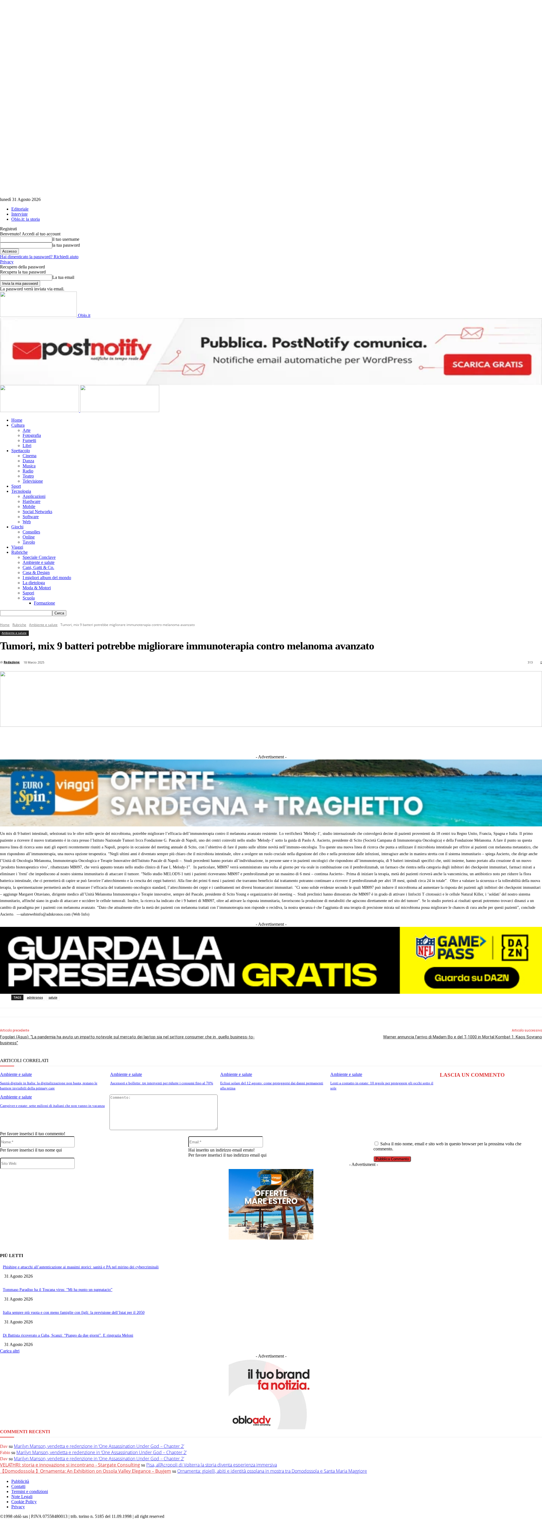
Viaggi (17, 547)
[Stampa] (346, 740)
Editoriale (20, 209)
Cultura (18, 425)
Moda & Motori (37, 587)
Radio (28, 471)
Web (27, 521)
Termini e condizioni (29, 1491)
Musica (29, 465)
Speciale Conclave (39, 557)
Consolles (31, 531)
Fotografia (32, 435)
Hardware (31, 501)
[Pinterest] (283, 740)
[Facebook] (200, 740)
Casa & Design (36, 572)
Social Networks (37, 511)
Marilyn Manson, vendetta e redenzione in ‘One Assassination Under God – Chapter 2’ (99, 1446)
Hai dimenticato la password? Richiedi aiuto (39, 256)
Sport (16, 486)
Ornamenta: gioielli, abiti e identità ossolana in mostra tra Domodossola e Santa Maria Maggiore (272, 1471)
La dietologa (34, 582)
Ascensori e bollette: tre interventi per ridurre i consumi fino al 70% (161, 1083)
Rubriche (19, 552)
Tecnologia (21, 491)
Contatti (18, 1486)
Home (16, 420)
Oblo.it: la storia (25, 219)
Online (29, 537)
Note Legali (21, 1496)
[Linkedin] (242, 740)
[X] (221, 740)
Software (31, 516)
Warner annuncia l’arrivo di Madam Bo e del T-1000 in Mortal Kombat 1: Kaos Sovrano (462, 1036)
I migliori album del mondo (47, 577)
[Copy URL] (367, 740)
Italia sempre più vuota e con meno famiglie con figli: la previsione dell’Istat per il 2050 (74, 1312)
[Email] (325, 740)
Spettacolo (20, 450)
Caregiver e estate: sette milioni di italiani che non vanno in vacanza (52, 1106)
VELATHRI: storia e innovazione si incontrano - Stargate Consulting (70, 1465)
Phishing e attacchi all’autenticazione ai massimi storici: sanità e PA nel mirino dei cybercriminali (81, 1267)
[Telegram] (262, 740)
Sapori (28, 592)
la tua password (66, 245)
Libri (27, 445)
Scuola (29, 598)
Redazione (12, 662)
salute (53, 997)
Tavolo (29, 542)
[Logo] (40, 410)
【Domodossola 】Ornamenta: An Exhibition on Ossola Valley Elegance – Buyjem (85, 1471)
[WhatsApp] (304, 740)
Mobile (29, 506)
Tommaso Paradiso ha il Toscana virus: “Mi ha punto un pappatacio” (57, 1290)
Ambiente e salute (38, 562)
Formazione (44, 603)
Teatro (28, 476)
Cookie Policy (24, 1501)
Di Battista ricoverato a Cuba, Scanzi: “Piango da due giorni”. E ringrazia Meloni (68, 1335)
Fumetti (29, 440)
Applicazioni (34, 496)
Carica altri (9, 1351)
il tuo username (65, 239)
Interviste (19, 214)
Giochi (17, 526)
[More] (388, 740)
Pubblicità (20, 1481)
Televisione (33, 481)
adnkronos (35, 997)
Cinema (29, 455)
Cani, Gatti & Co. (38, 567)
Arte (26, 430)
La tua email (63, 277)
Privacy (7, 261)
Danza (28, 460)
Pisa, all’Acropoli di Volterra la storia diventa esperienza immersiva (211, 1465)
